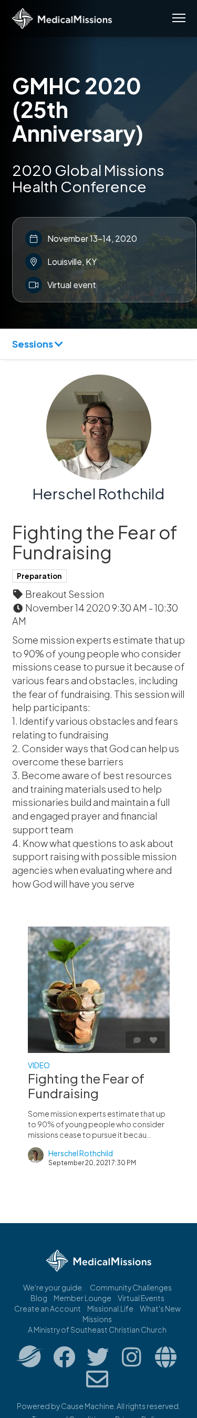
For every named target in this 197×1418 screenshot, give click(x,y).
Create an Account (47, 1308)
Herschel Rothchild (98, 493)
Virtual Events (141, 1298)
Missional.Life (110, 1308)
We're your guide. (53, 1287)
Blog (38, 1298)
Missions (97, 1319)
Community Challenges (131, 1287)
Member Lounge (82, 1298)
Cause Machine (87, 1406)
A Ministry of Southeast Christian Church (97, 1329)
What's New (160, 1308)
